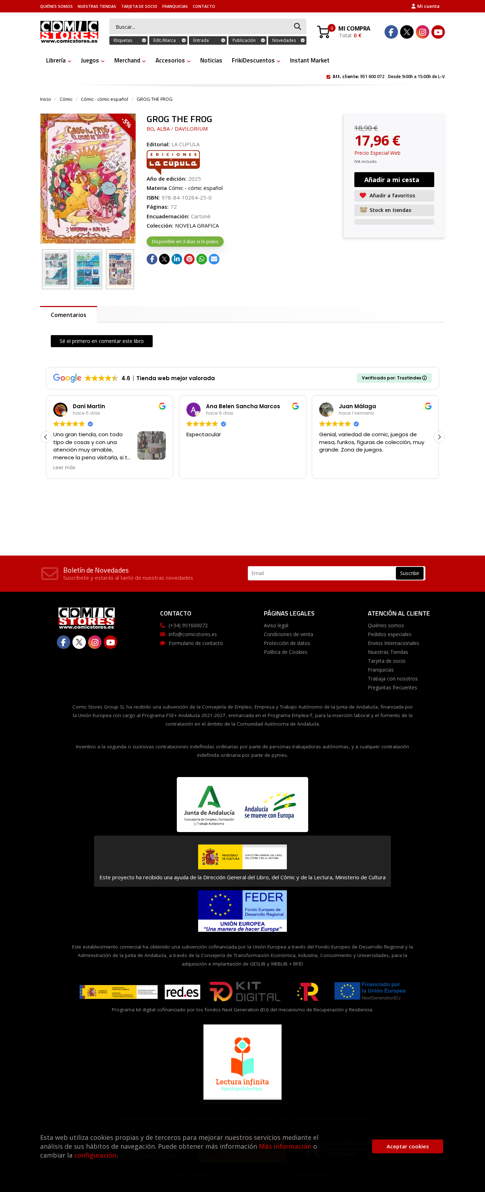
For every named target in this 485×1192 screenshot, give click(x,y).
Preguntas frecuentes (392, 687)
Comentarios (68, 315)
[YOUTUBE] (438, 32)
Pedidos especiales (390, 634)
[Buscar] (297, 27)
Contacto (204, 6)
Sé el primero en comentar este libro (102, 341)
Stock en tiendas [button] (390, 210)
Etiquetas (123, 40)
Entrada (201, 40)
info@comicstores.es (193, 634)
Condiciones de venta (288, 634)
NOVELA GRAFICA (197, 225)
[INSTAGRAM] (422, 32)
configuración (95, 1155)
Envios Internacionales (393, 643)
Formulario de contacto (196, 643)
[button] (439, 437)
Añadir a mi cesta (391, 179)
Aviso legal (276, 625)
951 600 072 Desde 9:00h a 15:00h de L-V (389, 76)
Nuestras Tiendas (97, 6)
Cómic (66, 99)
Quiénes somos (56, 6)
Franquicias (175, 6)
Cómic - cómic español (104, 99)
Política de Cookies (285, 652)
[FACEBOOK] (391, 32)
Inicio (45, 99)
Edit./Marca (164, 40)
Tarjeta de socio (139, 6)
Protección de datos (287, 643)
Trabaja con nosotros (393, 678)
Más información (285, 1146)
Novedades (284, 40)
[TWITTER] (407, 32)
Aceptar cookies (408, 1146)
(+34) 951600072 (188, 625)
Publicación (244, 40)
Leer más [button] (64, 468)
